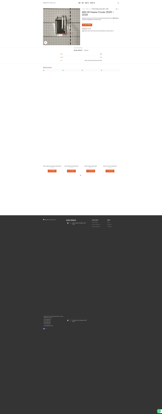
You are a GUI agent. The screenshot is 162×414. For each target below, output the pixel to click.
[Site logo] (49, 2)
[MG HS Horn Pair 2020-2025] (110, 117)
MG (90, 28)
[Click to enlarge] (45, 42)
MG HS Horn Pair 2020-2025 (110, 166)
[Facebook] (44, 329)
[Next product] (118, 9)
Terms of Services (96, 224)
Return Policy (95, 222)
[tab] (78, 50)
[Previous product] (115, 9)
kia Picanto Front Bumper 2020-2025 (79, 321)
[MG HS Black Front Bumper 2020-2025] (52, 117)
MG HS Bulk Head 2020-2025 (71, 166)
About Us (109, 224)
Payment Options (96, 226)
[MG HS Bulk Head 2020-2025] (71, 117)
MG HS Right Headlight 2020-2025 (79, 224)
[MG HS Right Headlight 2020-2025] (69, 270)
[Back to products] (116, 9)
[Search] (118, 3)
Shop (108, 222)
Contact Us (109, 226)
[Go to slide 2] (81, 175)
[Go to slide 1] (80, 175)
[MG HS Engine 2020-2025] (91, 117)
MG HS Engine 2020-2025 (91, 166)
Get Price (88, 24)
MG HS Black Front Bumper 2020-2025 (52, 166)
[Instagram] (46, 329)
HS (88, 28)
